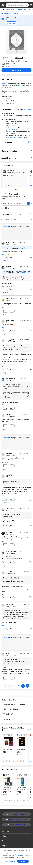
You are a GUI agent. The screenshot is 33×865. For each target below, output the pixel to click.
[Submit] (3, 219)
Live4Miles (9, 453)
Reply (11, 257)
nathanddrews (10, 378)
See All (29, 729)
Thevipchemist (10, 298)
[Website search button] (27, 5)
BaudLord (9, 532)
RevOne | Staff (28, 109)
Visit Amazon (16, 70)
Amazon (3, 83)
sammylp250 (10, 340)
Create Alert (12, 23)
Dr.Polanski (9, 604)
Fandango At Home (21, 757)
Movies (22, 704)
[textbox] (14, 203)
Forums (10, 13)
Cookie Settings (10, 861)
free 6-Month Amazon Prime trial (19, 130)
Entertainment (9, 704)
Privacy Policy (17, 855)
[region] (16, 856)
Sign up (6, 226)
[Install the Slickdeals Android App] (16, 819)
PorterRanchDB (10, 242)
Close (23, 861)
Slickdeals (4, 13)
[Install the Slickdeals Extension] (16, 814)
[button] (8, 58)
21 (19, 761)
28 (6, 58)
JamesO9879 (10, 572)
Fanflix (4, 757)
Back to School (10, 9)
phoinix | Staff (28, 142)
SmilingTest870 (11, 551)
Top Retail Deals (21, 9)
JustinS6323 (10, 320)
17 (5, 801)
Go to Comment (8, 185)
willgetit (8, 415)
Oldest (20, 215)
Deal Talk (16, 13)
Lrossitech (10, 171)
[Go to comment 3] (17, 189)
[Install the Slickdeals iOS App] (16, 824)
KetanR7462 (9, 475)
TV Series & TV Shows (11, 714)
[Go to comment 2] (16, 189)
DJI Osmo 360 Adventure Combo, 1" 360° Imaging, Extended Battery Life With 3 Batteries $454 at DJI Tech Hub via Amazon (8, 788)
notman (8, 653)
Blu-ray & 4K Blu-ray (11, 709)
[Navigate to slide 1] (16, 51)
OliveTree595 (10, 508)
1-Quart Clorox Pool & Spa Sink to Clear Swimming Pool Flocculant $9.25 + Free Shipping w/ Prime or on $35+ (21, 788)
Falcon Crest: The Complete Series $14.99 (7, 748)
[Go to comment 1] (15, 189)
